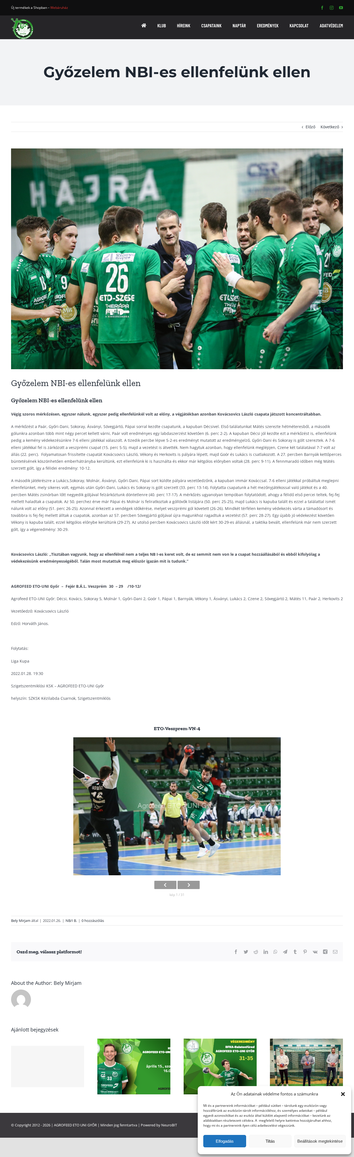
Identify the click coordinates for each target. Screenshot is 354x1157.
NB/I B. (71, 920)
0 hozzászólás (93, 920)
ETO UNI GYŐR (85, 1125)
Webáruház (59, 7)
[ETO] (22, 20)
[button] (343, 1094)
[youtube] (341, 8)
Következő (330, 126)
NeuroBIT (169, 1125)
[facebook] (322, 8)
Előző (310, 126)
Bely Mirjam (20, 920)
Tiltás (270, 1141)
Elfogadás (225, 1141)
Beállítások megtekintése (320, 1141)
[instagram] (332, 8)
